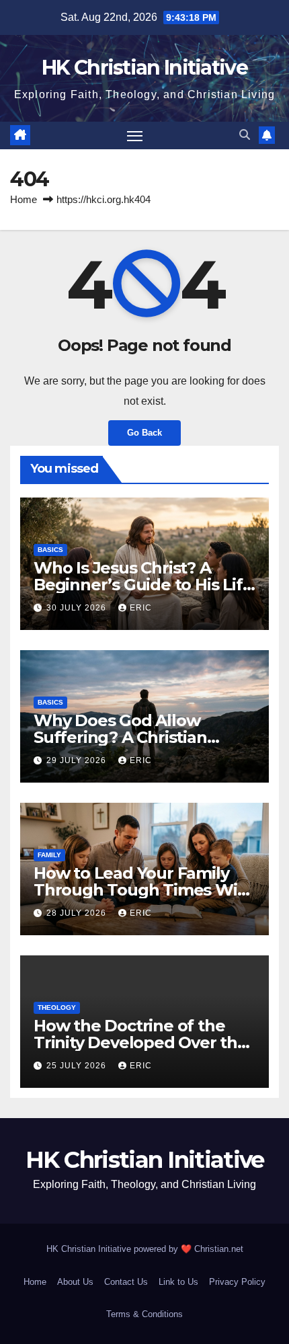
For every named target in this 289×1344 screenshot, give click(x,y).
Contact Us (126, 1282)
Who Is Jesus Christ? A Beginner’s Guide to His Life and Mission (143, 584)
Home (23, 199)
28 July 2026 (77, 913)
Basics (50, 549)
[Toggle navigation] (135, 135)
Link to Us (178, 1282)
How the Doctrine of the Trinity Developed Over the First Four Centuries (140, 1042)
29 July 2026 (77, 760)
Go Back (144, 433)
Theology (57, 1007)
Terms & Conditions (144, 1314)
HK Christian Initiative (144, 67)
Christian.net (218, 1249)
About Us (75, 1282)
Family (49, 855)
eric (141, 607)
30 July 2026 (77, 607)
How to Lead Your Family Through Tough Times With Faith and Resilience (144, 889)
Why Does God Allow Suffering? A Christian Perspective (120, 737)
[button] (244, 135)
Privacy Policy (237, 1282)
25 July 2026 (77, 1065)
